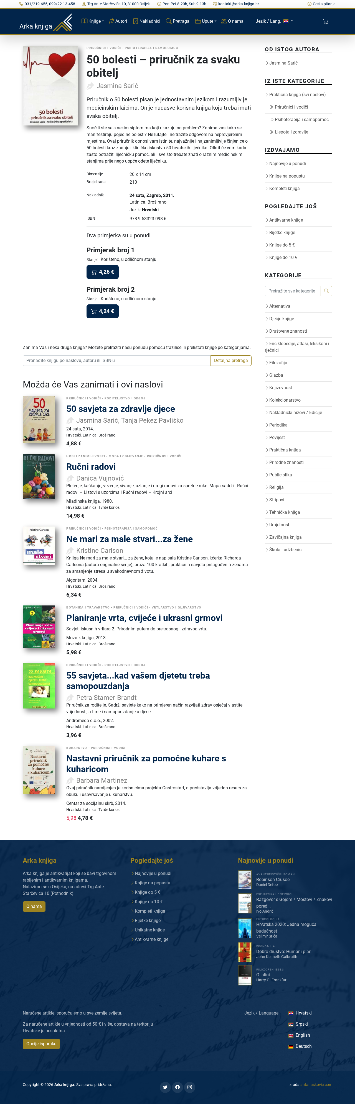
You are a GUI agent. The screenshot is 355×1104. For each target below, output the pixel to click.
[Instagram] (189, 1087)
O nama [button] (34, 906)
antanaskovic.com (316, 1084)
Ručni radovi (91, 466)
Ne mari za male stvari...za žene (129, 539)
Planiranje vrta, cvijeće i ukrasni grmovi (144, 618)
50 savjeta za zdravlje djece (120, 409)
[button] (326, 21)
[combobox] (117, 360)
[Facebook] (177, 1087)
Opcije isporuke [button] (41, 1043)
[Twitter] (165, 1087)
